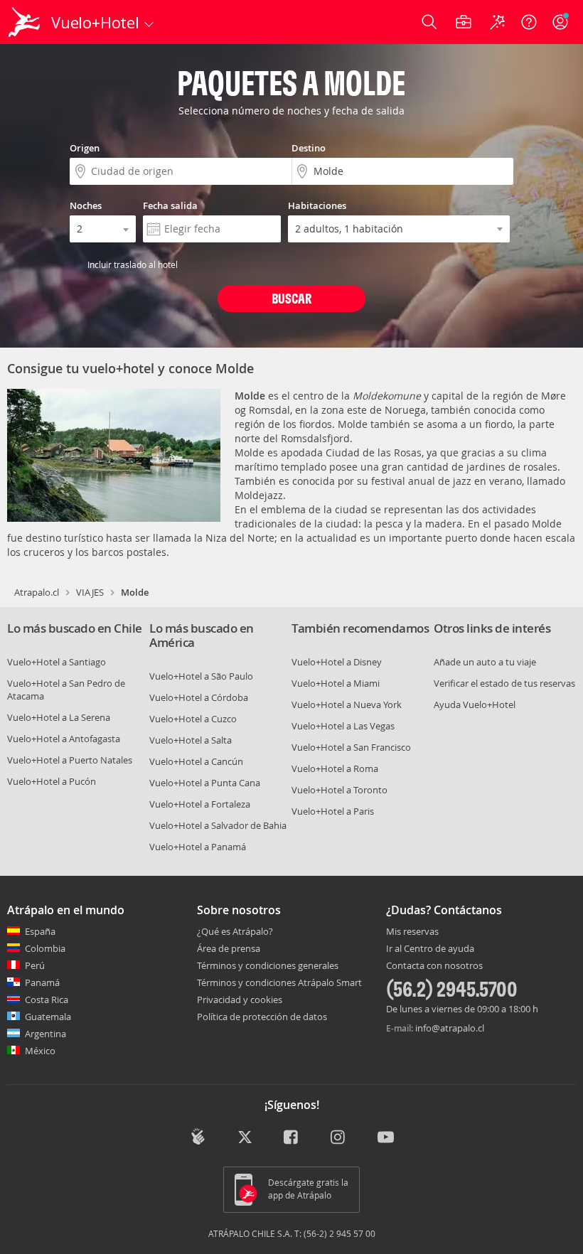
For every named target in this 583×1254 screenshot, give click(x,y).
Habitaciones (317, 205)
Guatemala (48, 1016)
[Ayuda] (528, 22)
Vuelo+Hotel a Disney (337, 661)
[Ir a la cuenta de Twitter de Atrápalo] (245, 1138)
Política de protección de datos (262, 1016)
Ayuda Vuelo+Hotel (474, 704)
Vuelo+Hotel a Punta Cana (204, 782)
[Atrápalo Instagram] (339, 1138)
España (40, 931)
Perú (35, 965)
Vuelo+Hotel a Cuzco (193, 718)
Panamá (42, 982)
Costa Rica (46, 999)
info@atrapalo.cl (449, 1028)
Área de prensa (228, 948)
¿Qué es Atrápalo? (235, 931)
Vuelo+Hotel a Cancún (196, 761)
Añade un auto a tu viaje (485, 661)
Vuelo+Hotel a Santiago (56, 661)
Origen (85, 147)
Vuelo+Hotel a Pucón (51, 781)
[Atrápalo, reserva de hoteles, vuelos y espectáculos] (25, 22)
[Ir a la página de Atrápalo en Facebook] (292, 1138)
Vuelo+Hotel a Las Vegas (343, 725)
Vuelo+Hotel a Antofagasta (63, 738)
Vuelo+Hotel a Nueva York (347, 704)
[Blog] (198, 1137)
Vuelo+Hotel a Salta (190, 740)
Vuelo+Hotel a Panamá (197, 846)
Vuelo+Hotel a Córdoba (198, 697)
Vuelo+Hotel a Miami (336, 683)
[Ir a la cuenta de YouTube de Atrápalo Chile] (386, 1138)
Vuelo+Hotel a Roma (335, 768)
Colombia (45, 948)
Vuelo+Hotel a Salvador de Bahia (218, 825)
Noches (86, 205)
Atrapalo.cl (36, 592)
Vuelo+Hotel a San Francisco (351, 747)
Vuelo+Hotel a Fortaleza (199, 804)
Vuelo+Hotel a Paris (333, 811)
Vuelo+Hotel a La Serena (58, 717)
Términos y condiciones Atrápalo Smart (279, 982)
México (40, 1050)
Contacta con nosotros (434, 966)
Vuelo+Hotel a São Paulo (201, 676)
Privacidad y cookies (239, 999)
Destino (309, 147)
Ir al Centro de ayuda (430, 949)
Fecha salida (170, 205)
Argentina (45, 1033)
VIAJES (90, 592)
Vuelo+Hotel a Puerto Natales (69, 760)
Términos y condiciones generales (267, 965)
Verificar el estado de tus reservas (504, 683)
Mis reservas (412, 932)
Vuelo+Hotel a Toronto (339, 789)
